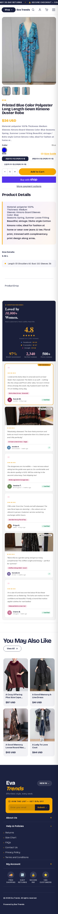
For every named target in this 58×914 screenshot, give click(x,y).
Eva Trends (19, 904)
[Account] (39, 9)
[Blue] (4, 150)
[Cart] (46, 9)
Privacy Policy (12, 852)
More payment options (29, 186)
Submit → (42, 807)
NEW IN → (44, 783)
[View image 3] (26, 91)
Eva (4, 100)
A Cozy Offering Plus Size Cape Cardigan (14, 696)
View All (11, 648)
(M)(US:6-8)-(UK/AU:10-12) (42, 159)
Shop (7, 10)
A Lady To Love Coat (40, 746)
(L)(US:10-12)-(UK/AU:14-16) (15, 164)
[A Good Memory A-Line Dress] (42, 674)
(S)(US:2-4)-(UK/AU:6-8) (15, 159)
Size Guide (50, 153)
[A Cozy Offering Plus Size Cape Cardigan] (15, 674)
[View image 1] (6, 91)
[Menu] (53, 9)
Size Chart (10, 837)
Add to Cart (37, 171)
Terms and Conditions (17, 857)
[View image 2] (16, 91)
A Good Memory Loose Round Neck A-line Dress (15, 746)
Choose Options (17, 686)
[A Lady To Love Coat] (42, 724)
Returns (9, 832)
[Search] (33, 9)
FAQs (8, 842)
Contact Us (11, 847)
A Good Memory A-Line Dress (42, 696)
